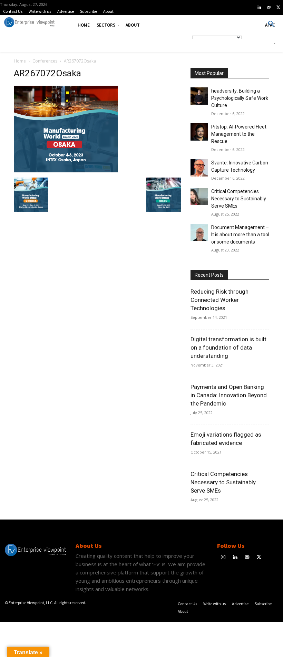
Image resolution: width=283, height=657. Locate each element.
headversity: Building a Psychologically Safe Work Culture (239, 98)
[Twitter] (278, 7)
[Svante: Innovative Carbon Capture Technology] (199, 168)
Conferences (44, 61)
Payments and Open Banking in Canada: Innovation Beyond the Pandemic (229, 395)
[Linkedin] (259, 7)
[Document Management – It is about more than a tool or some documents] (199, 232)
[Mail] (269, 7)
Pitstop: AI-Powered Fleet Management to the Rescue (238, 134)
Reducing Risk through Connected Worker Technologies (219, 300)
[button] (271, 24)
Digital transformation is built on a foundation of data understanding (228, 347)
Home (20, 61)
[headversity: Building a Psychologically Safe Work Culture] (199, 96)
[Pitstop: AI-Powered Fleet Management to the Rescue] (199, 132)
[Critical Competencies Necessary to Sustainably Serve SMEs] (199, 196)
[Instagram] (223, 558)
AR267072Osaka (47, 73)
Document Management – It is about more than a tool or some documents (240, 235)
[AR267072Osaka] (66, 170)
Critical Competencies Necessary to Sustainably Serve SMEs (238, 199)
